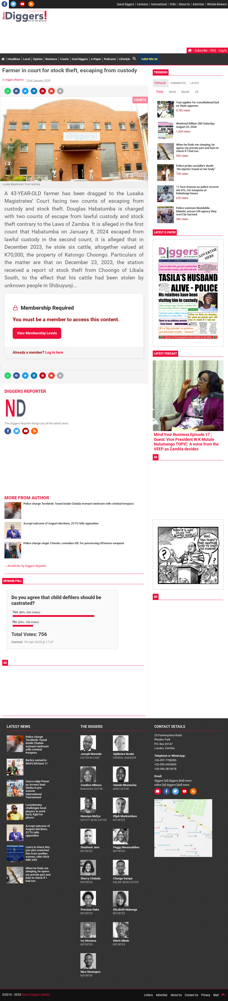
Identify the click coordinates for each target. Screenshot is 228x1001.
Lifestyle (124, 59)
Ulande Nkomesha (124, 785)
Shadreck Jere (90, 847)
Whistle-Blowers (217, 4)
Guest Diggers (125, 4)
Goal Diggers (80, 59)
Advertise (198, 4)
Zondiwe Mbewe (91, 785)
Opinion (38, 59)
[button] (7, 91)
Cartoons (142, 4)
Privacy (205, 995)
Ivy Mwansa (88, 940)
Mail (216, 995)
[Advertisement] (83, 35)
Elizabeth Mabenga (125, 909)
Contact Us (191, 995)
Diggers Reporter (15, 79)
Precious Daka (90, 909)
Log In (223, 50)
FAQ (213, 50)
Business (51, 59)
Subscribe (201, 50)
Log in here (54, 352)
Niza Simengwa (90, 971)
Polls (173, 4)
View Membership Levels (37, 333)
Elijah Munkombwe (125, 816)
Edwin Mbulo (121, 940)
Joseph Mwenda (91, 754)
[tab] (161, 83)
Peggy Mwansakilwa (126, 847)
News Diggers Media (36, 994)
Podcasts (110, 59)
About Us (184, 4)
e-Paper (96, 59)
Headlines (14, 59)
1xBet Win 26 (149, 59)
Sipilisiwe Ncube (123, 754)
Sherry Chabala (90, 878)
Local (26, 59)
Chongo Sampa (122, 878)
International (159, 4)
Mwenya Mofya (90, 816)
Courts (64, 59)
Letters (148, 995)
